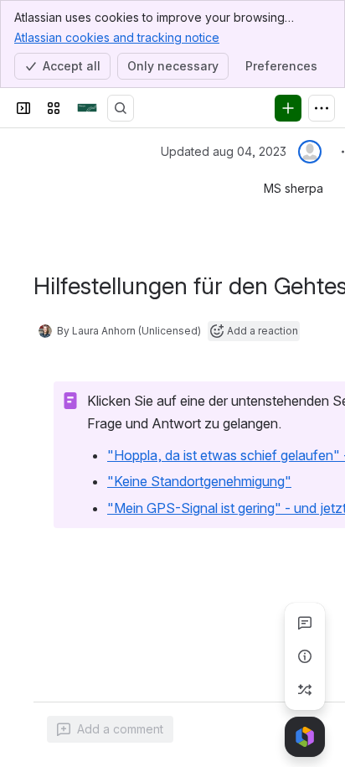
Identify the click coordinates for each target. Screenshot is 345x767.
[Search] (120, 108)
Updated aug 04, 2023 (223, 151)
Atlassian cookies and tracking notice (116, 37)
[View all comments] (304, 622)
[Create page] (304, 689)
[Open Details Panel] (304, 656)
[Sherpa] (87, 108)
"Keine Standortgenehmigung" (199, 481)
